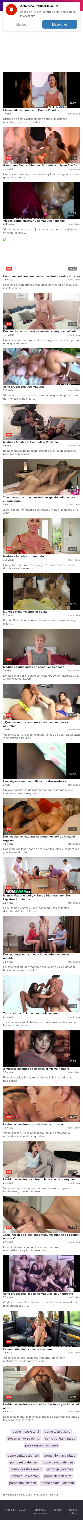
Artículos (10, 1509)
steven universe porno (23, 1438)
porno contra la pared (60, 1438)
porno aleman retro (57, 1476)
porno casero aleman (58, 1462)
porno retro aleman (23, 1462)
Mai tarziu (23, 24)
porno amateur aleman (58, 1483)
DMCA (22, 1509)
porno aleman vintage (59, 1455)
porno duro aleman (25, 1476)
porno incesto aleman (25, 1469)
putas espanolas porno (41, 1445)
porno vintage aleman (23, 1455)
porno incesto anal (26, 1431)
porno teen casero (58, 1431)
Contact (57, 1509)
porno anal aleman (22, 1483)
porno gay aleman (60, 1469)
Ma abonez (59, 24)
